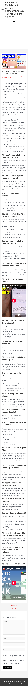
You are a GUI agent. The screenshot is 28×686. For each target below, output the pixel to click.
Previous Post (14, 605)
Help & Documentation (16, 76)
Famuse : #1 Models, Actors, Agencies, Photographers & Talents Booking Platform (14, 9)
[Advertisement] (14, 36)
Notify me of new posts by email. (11, 663)
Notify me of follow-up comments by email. (14, 660)
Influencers (4, 77)
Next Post (14, 608)
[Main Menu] (14, 21)
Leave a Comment (6, 76)
